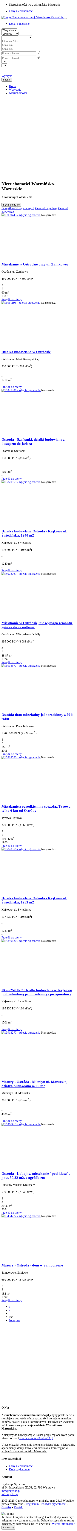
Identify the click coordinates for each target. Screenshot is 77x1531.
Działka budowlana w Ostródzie (26, 352)
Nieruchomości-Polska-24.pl (36, 1438)
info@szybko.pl (10, 1490)
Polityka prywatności (53, 1504)
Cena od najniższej (46, 208)
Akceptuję (8, 1527)
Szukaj (6, 79)
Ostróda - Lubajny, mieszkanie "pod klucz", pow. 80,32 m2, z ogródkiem (35, 1176)
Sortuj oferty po (11, 204)
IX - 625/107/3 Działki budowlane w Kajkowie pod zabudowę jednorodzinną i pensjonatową (36, 992)
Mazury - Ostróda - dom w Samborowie (32, 1265)
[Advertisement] (38, 136)
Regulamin (32, 1504)
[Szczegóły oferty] (21, 215)
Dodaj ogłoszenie (19, 1469)
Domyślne (7, 208)
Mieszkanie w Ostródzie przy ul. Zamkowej (34, 264)
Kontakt (18, 1507)
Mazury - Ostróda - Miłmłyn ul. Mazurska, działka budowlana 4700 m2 (34, 1084)
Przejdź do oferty (11, 299)
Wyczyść (6, 76)
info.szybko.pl (9, 1494)
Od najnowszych (24, 208)
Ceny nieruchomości (21, 11)
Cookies (6, 1507)
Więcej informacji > (63, 1523)
